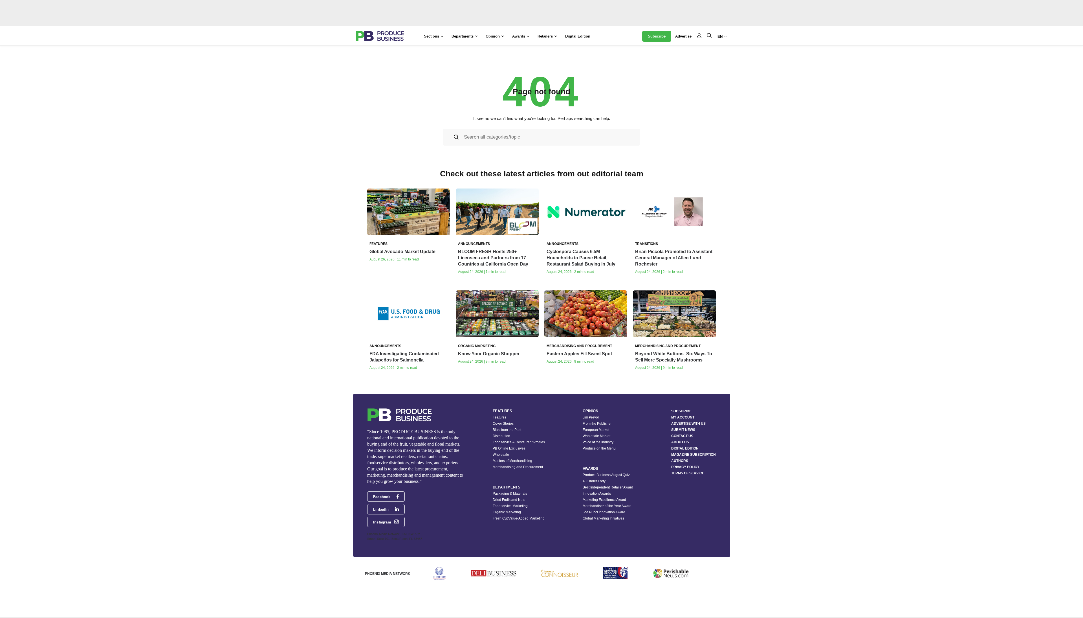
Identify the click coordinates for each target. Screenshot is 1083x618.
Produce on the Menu (599, 448)
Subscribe (657, 36)
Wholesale (501, 455)
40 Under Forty (594, 481)
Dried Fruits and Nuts (509, 500)
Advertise (683, 36)
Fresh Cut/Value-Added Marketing (519, 518)
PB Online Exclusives (509, 448)
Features (499, 417)
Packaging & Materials (510, 494)
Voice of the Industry (598, 442)
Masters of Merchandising (512, 461)
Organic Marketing (507, 512)
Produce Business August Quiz (606, 475)
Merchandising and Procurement (518, 467)
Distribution (501, 436)
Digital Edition (577, 36)
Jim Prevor (591, 417)
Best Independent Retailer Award (608, 487)
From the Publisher (597, 424)
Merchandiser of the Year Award (607, 506)
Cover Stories (503, 424)
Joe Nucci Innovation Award (604, 512)
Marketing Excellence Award (604, 500)
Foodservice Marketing (510, 506)
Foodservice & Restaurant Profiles (519, 442)
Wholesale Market (596, 436)
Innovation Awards (597, 494)
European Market (596, 430)
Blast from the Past (507, 430)
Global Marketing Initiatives (603, 518)
